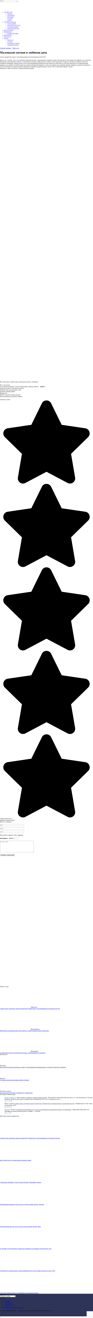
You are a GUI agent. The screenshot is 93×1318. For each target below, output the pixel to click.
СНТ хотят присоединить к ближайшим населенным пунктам (19, 1293)
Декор (9, 20)
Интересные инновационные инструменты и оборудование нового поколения (24, 1031)
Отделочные (11, 23)
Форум (7, 1306)
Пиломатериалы (13, 28)
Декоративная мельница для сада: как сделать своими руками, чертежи (22, 1204)
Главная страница (5, 48)
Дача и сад (7, 37)
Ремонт (10, 14)
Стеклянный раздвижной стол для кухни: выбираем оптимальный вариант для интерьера (43, 1109)
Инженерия (8, 32)
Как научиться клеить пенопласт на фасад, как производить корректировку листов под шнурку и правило (33, 1067)
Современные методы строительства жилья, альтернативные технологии (22, 1053)
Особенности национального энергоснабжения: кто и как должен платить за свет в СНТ (27, 1271)
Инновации (8, 35)
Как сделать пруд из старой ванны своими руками (15, 1160)
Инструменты (8, 30)
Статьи (9, 41)
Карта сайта (8, 1304)
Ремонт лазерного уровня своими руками (34, 1097)
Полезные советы (13, 43)
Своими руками (12, 45)
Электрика (11, 15)
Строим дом (8, 12)
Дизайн (9, 18)
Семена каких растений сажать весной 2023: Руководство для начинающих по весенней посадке (30, 1008)
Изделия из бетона (13, 25)
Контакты (8, 1302)
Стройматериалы (10, 22)
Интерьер (10, 17)
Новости (10, 40)
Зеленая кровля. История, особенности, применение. (16, 1093)
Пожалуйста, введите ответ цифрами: (11, 835)
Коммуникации (12, 33)
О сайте (7, 1301)
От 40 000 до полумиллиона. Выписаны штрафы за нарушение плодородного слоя (25, 1248)
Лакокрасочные (12, 27)
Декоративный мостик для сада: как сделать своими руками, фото (20, 1226)
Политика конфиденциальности (14, 1307)
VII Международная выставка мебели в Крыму (14, 1080)
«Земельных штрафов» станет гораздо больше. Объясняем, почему (20, 1182)
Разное (6, 38)
